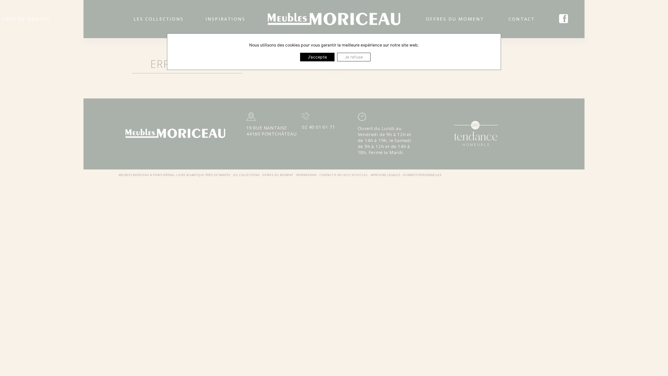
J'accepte (317, 57)
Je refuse (354, 57)
